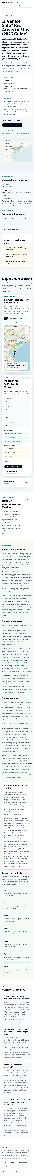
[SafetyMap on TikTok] (4, 1171)
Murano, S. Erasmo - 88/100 (12, 229)
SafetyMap (5, 2)
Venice (16, 2)
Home (5, 1162)
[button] (27, 328)
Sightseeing (13, 318)
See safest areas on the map (12, 125)
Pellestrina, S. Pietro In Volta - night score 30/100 (16, 248)
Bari (24, 882)
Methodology (23, 1162)
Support (15, 1167)
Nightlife (7, 322)
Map (14, 6)
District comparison (25, 6)
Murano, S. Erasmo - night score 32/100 (15, 262)
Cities (13, 1162)
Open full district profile (13, 466)
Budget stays (17, 322)
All (5, 318)
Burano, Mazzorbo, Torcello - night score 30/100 (16, 255)
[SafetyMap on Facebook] (8, 1171)
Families (22, 318)
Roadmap (6, 1167)
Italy (12, 15)
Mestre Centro (19, 666)
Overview (6, 6)
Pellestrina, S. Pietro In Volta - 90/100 (15, 219)
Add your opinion (11, 471)
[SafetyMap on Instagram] (12, 1171)
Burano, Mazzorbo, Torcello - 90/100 (14, 224)
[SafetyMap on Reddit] (16, 1171)
